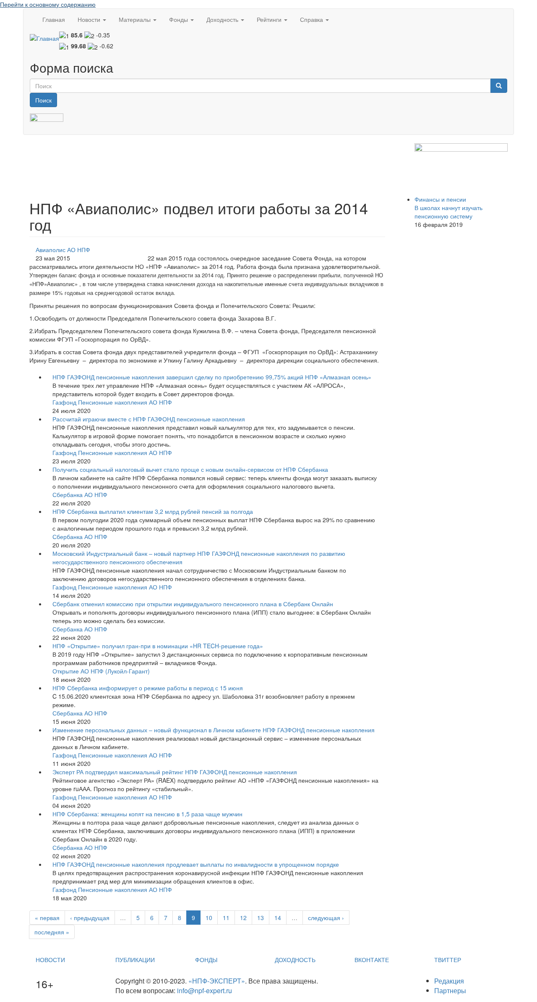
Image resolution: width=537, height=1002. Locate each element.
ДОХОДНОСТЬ (295, 959)
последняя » (51, 932)
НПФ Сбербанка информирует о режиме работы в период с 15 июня (147, 688)
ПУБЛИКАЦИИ (135, 959)
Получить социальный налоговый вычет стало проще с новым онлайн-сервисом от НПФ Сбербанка (190, 469)
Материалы (135, 19)
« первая (47, 917)
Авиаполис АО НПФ (63, 249)
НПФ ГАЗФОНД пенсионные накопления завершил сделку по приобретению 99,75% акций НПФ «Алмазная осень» (211, 377)
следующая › (326, 917)
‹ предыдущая (89, 917)
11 (226, 917)
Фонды (179, 19)
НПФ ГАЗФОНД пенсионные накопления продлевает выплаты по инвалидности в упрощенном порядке (195, 864)
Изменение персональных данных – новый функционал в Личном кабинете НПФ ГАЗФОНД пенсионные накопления (213, 730)
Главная (53, 19)
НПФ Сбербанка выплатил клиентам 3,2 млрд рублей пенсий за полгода (152, 511)
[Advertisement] (182, 162)
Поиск (43, 100)
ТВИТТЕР (447, 959)
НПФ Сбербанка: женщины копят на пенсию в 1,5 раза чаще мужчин (147, 814)
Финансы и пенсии (440, 199)
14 (277, 917)
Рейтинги (270, 19)
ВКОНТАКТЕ (372, 959)
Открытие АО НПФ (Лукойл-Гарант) (101, 671)
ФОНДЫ (206, 959)
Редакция (449, 981)
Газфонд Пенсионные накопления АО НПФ (112, 402)
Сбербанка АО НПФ (79, 494)
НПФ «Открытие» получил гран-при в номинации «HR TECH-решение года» (157, 646)
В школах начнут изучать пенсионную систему (448, 211)
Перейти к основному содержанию (48, 4)
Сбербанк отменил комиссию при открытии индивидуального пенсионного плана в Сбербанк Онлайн (192, 604)
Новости (90, 19)
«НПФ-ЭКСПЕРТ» (216, 981)
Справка (312, 19)
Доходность (223, 19)
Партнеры (450, 990)
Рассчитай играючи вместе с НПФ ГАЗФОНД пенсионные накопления (148, 419)
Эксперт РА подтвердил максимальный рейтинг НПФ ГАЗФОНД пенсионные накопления (174, 772)
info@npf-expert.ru (204, 990)
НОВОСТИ (50, 959)
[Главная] (44, 37)
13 (260, 917)
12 (243, 917)
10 (209, 917)
